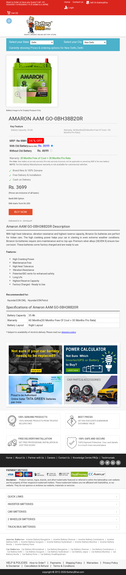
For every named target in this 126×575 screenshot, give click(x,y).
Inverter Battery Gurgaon (32, 542)
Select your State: (19, 42)
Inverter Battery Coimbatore (91, 539)
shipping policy (68, 332)
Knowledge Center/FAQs (85, 457)
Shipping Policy (74, 562)
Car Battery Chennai (80, 549)
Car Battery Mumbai (100, 552)
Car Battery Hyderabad (58, 552)
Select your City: (73, 42)
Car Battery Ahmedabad (32, 549)
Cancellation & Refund (36, 565)
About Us (20, 457)
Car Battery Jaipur (80, 552)
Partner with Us (36, 457)
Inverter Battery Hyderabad (59, 542)
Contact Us (78, 2)
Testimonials (108, 457)
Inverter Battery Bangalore (38, 539)
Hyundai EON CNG (16, 300)
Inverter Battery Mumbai (86, 542)
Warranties (92, 562)
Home (67, 2)
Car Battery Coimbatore (103, 549)
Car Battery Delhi (14, 552)
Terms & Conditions (64, 565)
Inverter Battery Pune (24, 544)
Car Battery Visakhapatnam (53, 554)
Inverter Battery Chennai (64, 539)
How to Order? (37, 562)
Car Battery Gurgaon (34, 552)
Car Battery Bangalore (57, 549)
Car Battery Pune (29, 554)
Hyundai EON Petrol (38, 300)
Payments (55, 562)
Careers (51, 457)
